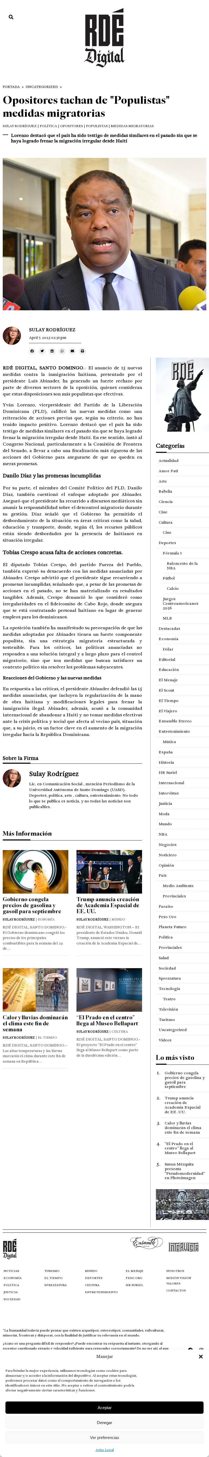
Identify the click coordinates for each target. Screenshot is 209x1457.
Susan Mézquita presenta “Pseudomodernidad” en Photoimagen (185, 1171)
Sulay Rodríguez (20, 126)
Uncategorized (42, 87)
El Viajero (168, 710)
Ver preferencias (104, 1437)
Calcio (173, 588)
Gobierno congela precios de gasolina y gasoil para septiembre (32, 905)
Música (169, 741)
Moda (164, 813)
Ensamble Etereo (175, 721)
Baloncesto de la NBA (182, 565)
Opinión (166, 865)
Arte (163, 481)
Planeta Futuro (172, 926)
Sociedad (167, 968)
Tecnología (169, 988)
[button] (201, 1356)
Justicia (165, 803)
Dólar (168, 649)
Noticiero (168, 854)
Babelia (165, 491)
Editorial (167, 659)
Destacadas (169, 628)
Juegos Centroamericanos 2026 (180, 603)
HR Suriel (168, 772)
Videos (165, 1040)
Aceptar (105, 1407)
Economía (169, 638)
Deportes (167, 542)
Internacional (171, 782)
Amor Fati (168, 470)
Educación (169, 669)
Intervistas (169, 793)
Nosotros (175, 1271)
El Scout (166, 690)
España (166, 752)
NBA (163, 834)
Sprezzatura (170, 978)
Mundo (165, 823)
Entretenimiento (174, 731)
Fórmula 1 (172, 553)
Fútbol (169, 578)
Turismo (167, 1019)
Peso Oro (167, 916)
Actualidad (169, 460)
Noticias (11, 1271)
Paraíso (166, 906)
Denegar (104, 1422)
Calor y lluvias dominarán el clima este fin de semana (35, 1023)
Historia (166, 762)
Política (166, 937)
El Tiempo (169, 700)
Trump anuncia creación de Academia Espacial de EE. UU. (107, 905)
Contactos (176, 1290)
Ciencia (166, 501)
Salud (164, 957)
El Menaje (168, 679)
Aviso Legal (105, 1450)
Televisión (168, 1009)
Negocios (168, 844)
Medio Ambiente (178, 885)
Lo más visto (175, 1057)
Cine (163, 512)
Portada (11, 87)
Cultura (166, 522)
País (163, 875)
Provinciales (174, 896)
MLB (167, 618)
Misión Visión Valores (178, 1280)
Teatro (169, 998)
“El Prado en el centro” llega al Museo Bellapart (107, 1020)
